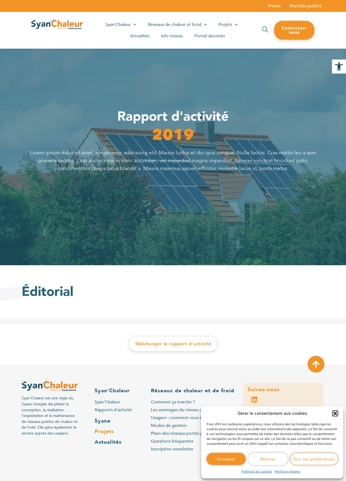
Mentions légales (287, 471)
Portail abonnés (209, 36)
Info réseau (172, 36)
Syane (103, 420)
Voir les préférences (314, 459)
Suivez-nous (264, 389)
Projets (225, 25)
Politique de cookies (256, 471)
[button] (339, 66)
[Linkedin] (254, 399)
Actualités (139, 36)
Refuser (268, 459)
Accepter (226, 459)
